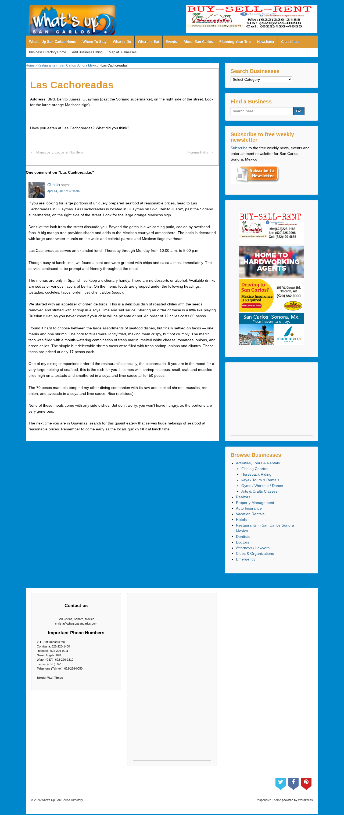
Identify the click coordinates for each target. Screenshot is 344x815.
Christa (53, 184)
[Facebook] (293, 782)
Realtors (243, 497)
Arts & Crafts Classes (259, 491)
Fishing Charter (254, 468)
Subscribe (239, 148)
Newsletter (265, 42)
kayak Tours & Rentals (260, 480)
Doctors (242, 542)
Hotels (241, 519)
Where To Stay (94, 42)
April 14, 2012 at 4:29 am (63, 191)
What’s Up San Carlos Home (52, 42)
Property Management (255, 502)
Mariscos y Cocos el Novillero (59, 152)
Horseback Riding (256, 474)
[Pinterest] (306, 782)
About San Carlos (198, 42)
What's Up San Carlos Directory (62, 800)
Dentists (243, 536)
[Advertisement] (272, 401)
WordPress (305, 800)
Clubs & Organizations (255, 553)
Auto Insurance (249, 508)
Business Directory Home (47, 52)
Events (171, 42)
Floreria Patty (197, 152)
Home (30, 65)
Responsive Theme (268, 800)
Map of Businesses (123, 52)
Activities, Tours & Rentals (258, 463)
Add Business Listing (87, 52)
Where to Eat (148, 42)
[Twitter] (280, 782)
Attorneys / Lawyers (253, 548)
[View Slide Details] (251, 19)
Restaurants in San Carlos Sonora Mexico (68, 65)
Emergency (245, 559)
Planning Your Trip (235, 42)
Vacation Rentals (250, 514)
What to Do (122, 42)
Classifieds (290, 42)
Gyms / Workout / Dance (262, 485)
